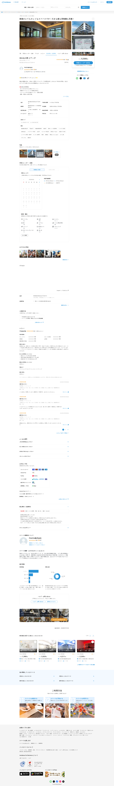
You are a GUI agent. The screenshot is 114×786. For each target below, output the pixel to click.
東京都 (19, 12)
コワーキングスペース (47, 732)
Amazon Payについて (24, 491)
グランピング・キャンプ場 (78, 735)
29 (39, 201)
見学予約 (66, 62)
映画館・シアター (23, 733)
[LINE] (51, 781)
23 (23, 201)
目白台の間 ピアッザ (33, 12)
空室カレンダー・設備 (28, 53)
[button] (44, 305)
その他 (29, 736)
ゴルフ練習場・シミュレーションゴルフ (70, 733)
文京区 (22, 12)
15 (39, 193)
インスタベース (6, 12)
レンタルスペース (25, 122)
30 (23, 205)
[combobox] (57, 7)
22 (39, 197)
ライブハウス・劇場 (67, 735)
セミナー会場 (76, 730)
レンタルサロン (62, 730)
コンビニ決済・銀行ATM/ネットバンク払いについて (31, 493)
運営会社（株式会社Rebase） (26, 751)
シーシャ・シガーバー (57, 735)
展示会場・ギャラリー (40, 733)
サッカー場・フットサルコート (45, 735)
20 (34, 197)
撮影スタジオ (69, 730)
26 (31, 201)
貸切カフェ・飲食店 (74, 732)
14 (36, 193)
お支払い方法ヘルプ (63, 499)
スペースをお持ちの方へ (25, 743)
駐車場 (81, 733)
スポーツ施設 (49, 733)
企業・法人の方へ (23, 758)
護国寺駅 (26, 12)
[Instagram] (60, 781)
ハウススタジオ (23, 732)
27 (34, 201)
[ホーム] (6, 2)
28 (36, 201)
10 (26, 193)
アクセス (37, 53)
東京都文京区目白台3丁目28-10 (27, 62)
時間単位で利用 (37, 169)
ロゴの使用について (73, 749)
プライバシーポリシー (40, 749)
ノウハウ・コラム (23, 749)
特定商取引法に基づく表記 (52, 749)
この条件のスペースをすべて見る (85, 664)
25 (29, 201)
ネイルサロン (82, 732)
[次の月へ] (39, 179)
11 (29, 193)
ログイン (102, 2)
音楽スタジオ (90, 730)
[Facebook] (57, 781)
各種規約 (30, 749)
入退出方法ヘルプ (38, 322)
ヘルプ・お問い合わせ (63, 53)
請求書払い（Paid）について (26, 496)
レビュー (43, 53)
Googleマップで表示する (62, 290)
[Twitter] (54, 781)
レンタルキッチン (31, 732)
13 (34, 193)
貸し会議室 (30, 730)
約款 (34, 749)
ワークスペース (45, 730)
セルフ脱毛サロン (23, 736)
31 (26, 205)
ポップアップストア (88, 733)
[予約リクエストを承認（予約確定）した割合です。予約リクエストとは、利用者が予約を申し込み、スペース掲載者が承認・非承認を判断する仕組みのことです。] (32, 71)
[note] (63, 781)
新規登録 (109, 2)
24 (26, 201)
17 (26, 197)
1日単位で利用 (51, 169)
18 (29, 197)
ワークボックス (83, 730)
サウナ (86, 735)
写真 (20, 53)
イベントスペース (65, 732)
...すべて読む (66, 96)
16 (23, 197)
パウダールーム (31, 733)
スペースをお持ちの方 (92, 2)
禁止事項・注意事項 (51, 53)
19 (31, 197)
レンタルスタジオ (13, 12)
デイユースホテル (56, 732)
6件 (68, 59)
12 (31, 193)
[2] (68, 430)
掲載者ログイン (34, 743)
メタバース (35, 735)
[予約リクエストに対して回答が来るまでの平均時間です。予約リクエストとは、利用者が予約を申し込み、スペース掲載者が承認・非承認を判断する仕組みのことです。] (44, 71)
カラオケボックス (56, 733)
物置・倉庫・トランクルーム (26, 735)
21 (36, 197)
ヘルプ (24, 2)
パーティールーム (54, 730)
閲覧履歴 (17, 2)
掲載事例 (40, 743)
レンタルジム (38, 732)
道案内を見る (64, 305)
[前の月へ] (23, 179)
